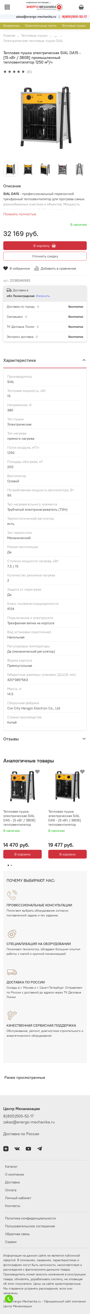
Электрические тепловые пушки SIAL (33, 40)
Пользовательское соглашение (30, 1226)
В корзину (22, 854)
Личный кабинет (18, 1198)
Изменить (43, 296)
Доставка (12, 1182)
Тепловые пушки (73, 26)
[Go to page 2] (11, 865)
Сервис (11, 1242)
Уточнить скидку (45, 256)
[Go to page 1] (8, 865)
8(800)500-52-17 (18, 1116)
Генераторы (11, 26)
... (55, 35)
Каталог (11, 1166)
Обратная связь (17, 1234)
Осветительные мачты (41, 26)
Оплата (10, 1190)
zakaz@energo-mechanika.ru (29, 1122)
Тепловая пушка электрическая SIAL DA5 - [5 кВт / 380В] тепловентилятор (19, 818)
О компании (14, 1174)
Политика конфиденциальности (30, 1218)
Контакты (12, 1206)
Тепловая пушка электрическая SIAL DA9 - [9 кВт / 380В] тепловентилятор (64, 818)
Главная (9, 35)
